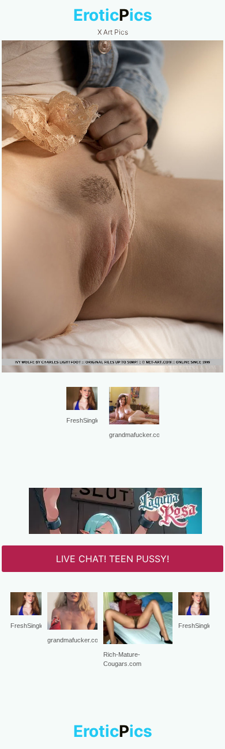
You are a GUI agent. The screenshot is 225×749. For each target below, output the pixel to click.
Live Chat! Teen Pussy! (112, 558)
